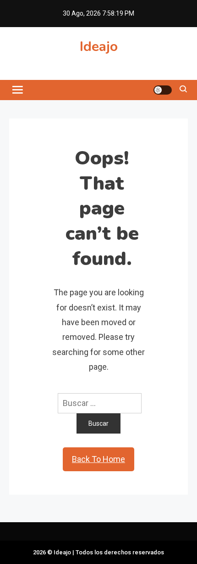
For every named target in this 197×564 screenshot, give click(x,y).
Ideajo (99, 46)
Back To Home (98, 459)
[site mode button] (162, 90)
